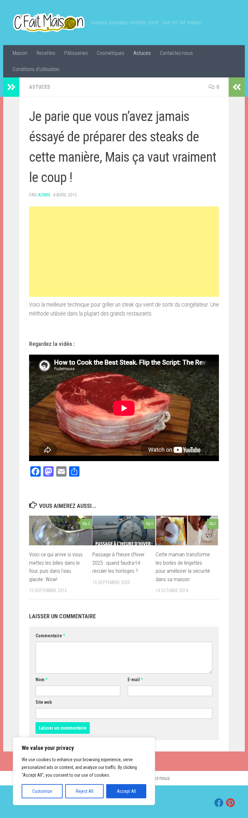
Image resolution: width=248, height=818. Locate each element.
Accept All (126, 791)
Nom (41, 679)
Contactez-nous (176, 53)
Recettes (45, 53)
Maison (20, 53)
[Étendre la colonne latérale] (11, 87)
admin (44, 194)
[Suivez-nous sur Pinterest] (230, 802)
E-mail (135, 679)
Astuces (142, 53)
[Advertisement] (124, 252)
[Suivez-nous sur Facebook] (218, 802)
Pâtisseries (76, 53)
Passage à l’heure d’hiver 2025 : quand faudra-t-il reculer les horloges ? (118, 562)
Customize (42, 791)
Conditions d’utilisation (36, 69)
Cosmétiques (110, 53)
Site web (44, 702)
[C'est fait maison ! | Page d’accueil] (49, 22)
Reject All (84, 791)
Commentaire (50, 635)
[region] (84, 771)
